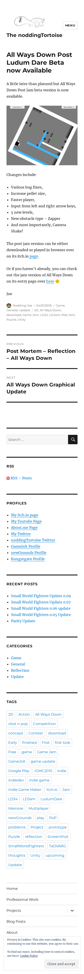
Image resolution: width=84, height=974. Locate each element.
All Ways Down (50, 310)
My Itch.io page (24, 515)
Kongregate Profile (28, 559)
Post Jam (68, 315)
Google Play (18, 771)
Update (24, 310)
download (13, 315)
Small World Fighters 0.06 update (41, 608)
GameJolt (17, 761)
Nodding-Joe (22, 305)
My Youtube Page (26, 521)
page (34, 256)
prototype (58, 827)
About (12, 932)
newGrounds (20, 818)
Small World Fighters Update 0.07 (41, 602)
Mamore (15, 808)
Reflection (20, 670)
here (50, 281)
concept (15, 733)
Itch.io (51, 789)
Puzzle (11, 319)
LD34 (44, 315)
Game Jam (31, 315)
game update (43, 761)
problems (17, 827)
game (27, 752)
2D (36, 310)
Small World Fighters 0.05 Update (41, 614)
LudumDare (51, 799)
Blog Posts (16, 921)
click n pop (18, 724)
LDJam (54, 315)
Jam (66, 789)
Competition (44, 724)
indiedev (16, 780)
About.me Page (24, 527)
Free (12, 752)
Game (60, 305)
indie (61, 771)
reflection (33, 837)
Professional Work (22, 899)
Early (12, 742)
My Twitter (21, 534)
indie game (39, 780)
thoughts (16, 855)
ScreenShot (58, 837)
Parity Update (23, 621)
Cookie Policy (29, 955)
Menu (70, 25)
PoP (52, 818)
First (46, 742)
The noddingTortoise (34, 35)
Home (12, 888)
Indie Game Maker (24, 789)
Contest (35, 733)
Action (24, 714)
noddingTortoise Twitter (33, 540)
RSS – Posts (21, 478)
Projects (13, 910)
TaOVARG (57, 846)
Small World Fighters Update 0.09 (41, 596)
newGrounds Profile (28, 552)
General (12, 310)
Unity (22, 319)
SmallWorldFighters (26, 846)
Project (37, 827)
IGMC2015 (43, 771)
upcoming (54, 855)
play (40, 818)
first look (62, 742)
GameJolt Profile (25, 546)
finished (29, 742)
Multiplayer (38, 808)
